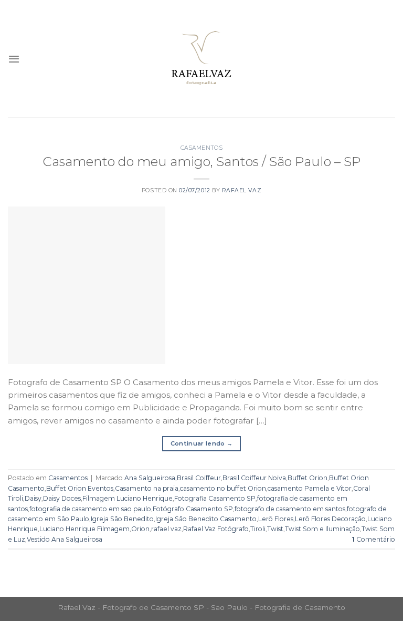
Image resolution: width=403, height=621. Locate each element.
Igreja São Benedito (122, 519)
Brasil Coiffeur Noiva (254, 478)
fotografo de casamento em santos (290, 509)
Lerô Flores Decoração (330, 519)
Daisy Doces (62, 498)
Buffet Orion (307, 478)
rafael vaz (166, 529)
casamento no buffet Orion (223, 488)
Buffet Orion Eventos (79, 488)
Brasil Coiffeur (199, 478)
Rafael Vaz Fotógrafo (216, 529)
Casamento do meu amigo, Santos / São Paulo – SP (201, 161)
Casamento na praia (146, 488)
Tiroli (258, 529)
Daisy (33, 498)
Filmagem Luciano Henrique (127, 498)
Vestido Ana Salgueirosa (64, 539)
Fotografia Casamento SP (215, 498)
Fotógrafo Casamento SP (193, 509)
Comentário (373, 539)
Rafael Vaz (241, 190)
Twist (275, 529)
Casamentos (201, 147)
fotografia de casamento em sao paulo (90, 509)
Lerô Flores (275, 519)
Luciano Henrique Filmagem (84, 529)
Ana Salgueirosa (149, 478)
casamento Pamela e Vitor (310, 488)
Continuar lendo (202, 443)
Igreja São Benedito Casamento (206, 519)
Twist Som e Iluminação (322, 529)
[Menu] (14, 58)
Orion (140, 529)
